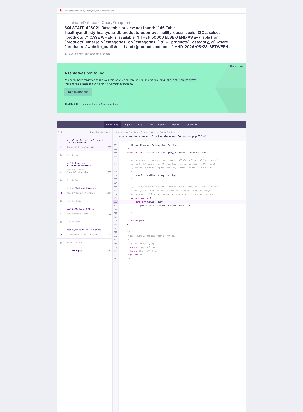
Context (162, 124)
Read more (71, 104)
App (140, 124)
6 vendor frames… (75, 180)
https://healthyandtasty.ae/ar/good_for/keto (87, 53)
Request (128, 124)
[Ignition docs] (62, 10)
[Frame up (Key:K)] (59, 132)
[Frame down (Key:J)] (61, 132)
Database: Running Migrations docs (99, 104)
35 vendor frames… (75, 242)
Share (190, 124)
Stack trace (112, 124)
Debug (175, 124)
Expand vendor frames (100, 132)
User (150, 124)
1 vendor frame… (74, 201)
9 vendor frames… (75, 155)
